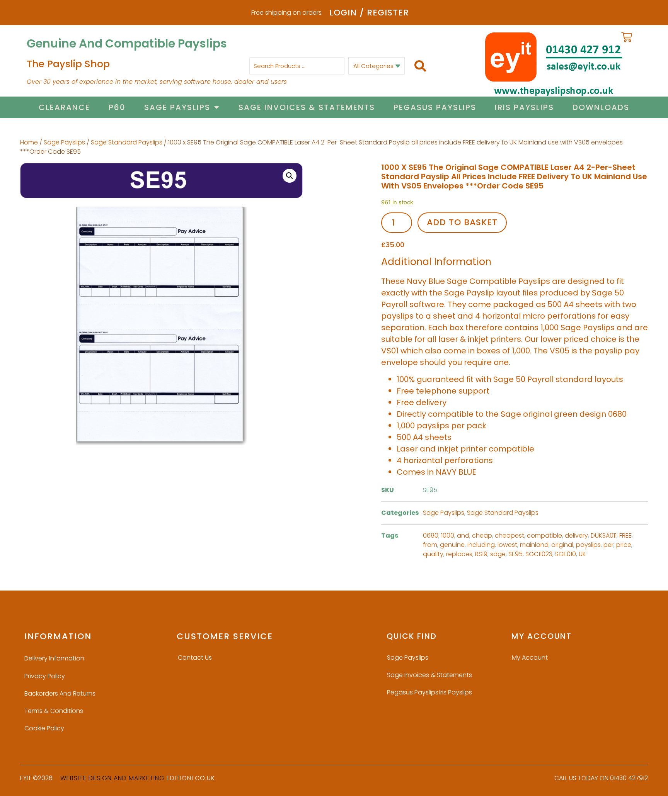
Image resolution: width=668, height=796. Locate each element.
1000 (447, 535)
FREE (625, 535)
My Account (530, 657)
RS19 (481, 554)
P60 (117, 107)
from (430, 544)
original (562, 544)
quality (433, 554)
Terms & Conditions (53, 710)
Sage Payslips (177, 107)
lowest (507, 544)
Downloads (601, 107)
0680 (430, 535)
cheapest (509, 535)
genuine (452, 544)
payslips (588, 544)
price (623, 544)
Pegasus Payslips (435, 107)
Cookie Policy (44, 728)
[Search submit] (420, 66)
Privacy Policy (44, 676)
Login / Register (369, 13)
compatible (544, 535)
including (481, 544)
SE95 (515, 554)
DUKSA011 (604, 535)
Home (29, 142)
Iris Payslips (524, 107)
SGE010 (565, 554)
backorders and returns (59, 693)
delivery (576, 535)
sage (498, 554)
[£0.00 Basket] (626, 37)
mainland (534, 544)
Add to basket (462, 222)
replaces (459, 554)
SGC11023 (538, 554)
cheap (482, 535)
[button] (290, 176)
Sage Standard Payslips (126, 142)
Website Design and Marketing (112, 778)
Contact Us (195, 657)
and (463, 535)
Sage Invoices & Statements (307, 107)
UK (582, 554)
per (608, 544)
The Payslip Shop (68, 64)
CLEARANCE (64, 107)
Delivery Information (54, 658)
